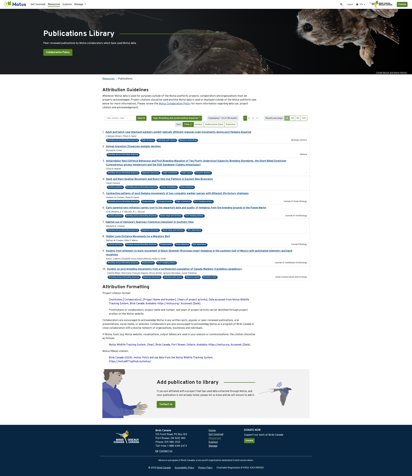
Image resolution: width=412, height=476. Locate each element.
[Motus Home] (15, 4)
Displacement (148, 202)
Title (187, 124)
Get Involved (38, 4)
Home (212, 430)
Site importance (194, 230)
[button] (341, 4)
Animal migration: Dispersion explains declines (133, 146)
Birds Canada (164, 467)
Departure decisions (150, 173)
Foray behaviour (187, 187)
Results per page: (274, 118)
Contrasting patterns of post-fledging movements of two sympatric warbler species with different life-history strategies (177, 193)
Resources (54, 4)
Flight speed (186, 173)
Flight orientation (170, 173)
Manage (213, 446)
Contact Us (165, 451)
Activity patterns (115, 187)
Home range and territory (170, 216)
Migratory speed (192, 277)
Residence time (209, 277)
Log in (350, 4)
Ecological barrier (165, 202)
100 (304, 118)
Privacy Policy (205, 467)
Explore (67, 4)
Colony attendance (169, 187)
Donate (402, 4)
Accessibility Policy (184, 467)
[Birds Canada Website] (381, 4)
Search (141, 118)
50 (297, 118)
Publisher (231, 124)
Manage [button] (79, 4)
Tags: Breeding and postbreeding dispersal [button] (176, 118)
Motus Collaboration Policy (175, 103)
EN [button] (361, 4)
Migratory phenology (188, 140)
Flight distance (147, 140)
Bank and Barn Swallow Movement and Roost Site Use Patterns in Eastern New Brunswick (159, 179)
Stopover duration (203, 173)
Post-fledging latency (203, 202)
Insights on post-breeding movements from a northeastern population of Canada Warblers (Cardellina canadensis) (174, 269)
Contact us (166, 404)
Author (198, 124)
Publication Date (214, 124)
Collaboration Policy (58, 52)
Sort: (178, 124)
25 (292, 118)
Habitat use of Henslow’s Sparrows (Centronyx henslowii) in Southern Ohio (150, 222)
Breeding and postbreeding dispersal (122, 140)
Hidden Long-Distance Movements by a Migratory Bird (138, 236)
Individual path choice (167, 140)
